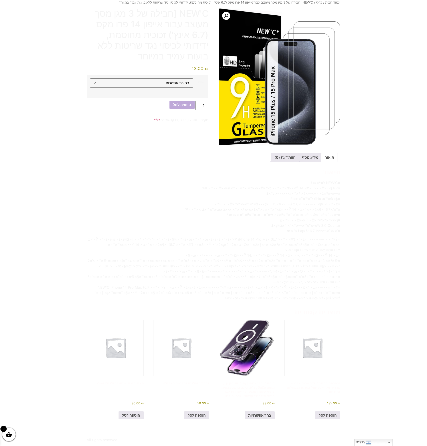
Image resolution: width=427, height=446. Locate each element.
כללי (319, 2)
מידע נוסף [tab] (310, 157)
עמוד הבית (332, 2)
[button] (226, 16)
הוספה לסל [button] (328, 415)
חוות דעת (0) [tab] (285, 157)
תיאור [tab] (329, 157)
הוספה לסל (182, 105)
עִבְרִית (361, 442)
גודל (201, 81)
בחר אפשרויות (259, 415)
